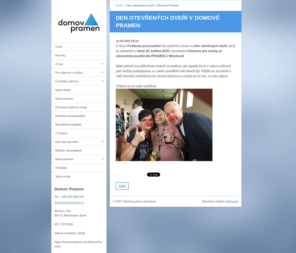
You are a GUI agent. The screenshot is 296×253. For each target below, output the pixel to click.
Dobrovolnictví (64, 159)
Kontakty (60, 167)
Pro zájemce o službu (69, 72)
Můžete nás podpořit (68, 150)
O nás (59, 64)
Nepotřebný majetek (68, 124)
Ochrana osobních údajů (71, 107)
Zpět (122, 186)
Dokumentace (64, 98)
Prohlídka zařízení (67, 81)
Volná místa (62, 176)
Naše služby (63, 90)
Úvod (58, 46)
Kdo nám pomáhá (66, 141)
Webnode (232, 201)
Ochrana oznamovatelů (70, 115)
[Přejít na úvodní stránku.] (79, 18)
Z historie (61, 133)
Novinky (60, 55)
